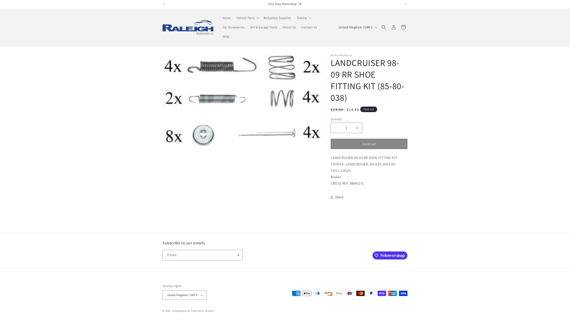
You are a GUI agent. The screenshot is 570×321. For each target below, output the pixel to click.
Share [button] (339, 197)
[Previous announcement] (164, 4)
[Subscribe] (237, 255)
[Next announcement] (406, 4)
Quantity (336, 119)
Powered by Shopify (202, 310)
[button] (247, 18)
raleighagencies (181, 310)
